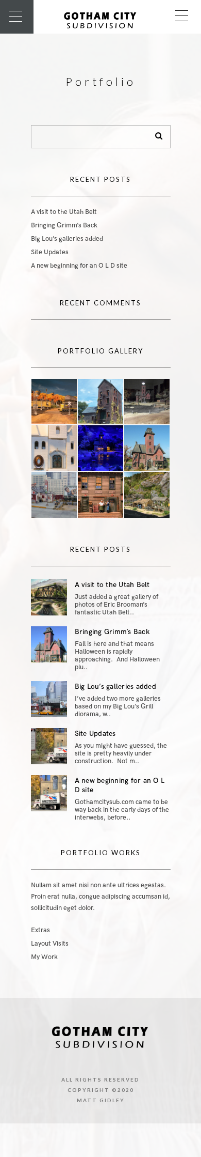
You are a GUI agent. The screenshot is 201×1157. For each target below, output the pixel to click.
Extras (40, 930)
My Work (44, 957)
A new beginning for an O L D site (79, 265)
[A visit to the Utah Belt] (49, 597)
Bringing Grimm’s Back (64, 225)
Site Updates (50, 252)
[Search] (155, 134)
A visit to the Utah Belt (64, 212)
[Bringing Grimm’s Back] (49, 644)
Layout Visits (50, 943)
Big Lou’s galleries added (67, 239)
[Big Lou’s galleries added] (49, 699)
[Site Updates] (49, 746)
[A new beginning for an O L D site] (49, 793)
